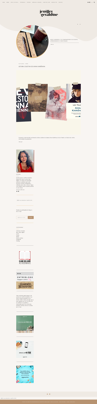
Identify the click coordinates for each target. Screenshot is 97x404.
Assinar (30, 217)
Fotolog (29, 2)
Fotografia (22, 2)
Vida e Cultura (14, 2)
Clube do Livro (46, 2)
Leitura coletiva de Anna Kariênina (32, 66)
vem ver (51, 44)
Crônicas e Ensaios (36, 2)
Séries (17, 236)
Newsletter (54, 2)
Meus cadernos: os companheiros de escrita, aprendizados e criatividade (64, 40)
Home (3, 2)
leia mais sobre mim (20, 189)
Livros (17, 233)
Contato (61, 2)
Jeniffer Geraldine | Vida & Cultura (49, 401)
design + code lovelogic (68, 401)
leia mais (20, 142)
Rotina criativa (19, 238)
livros (26, 63)
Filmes (17, 235)
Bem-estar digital (20, 232)
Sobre (7, 2)
